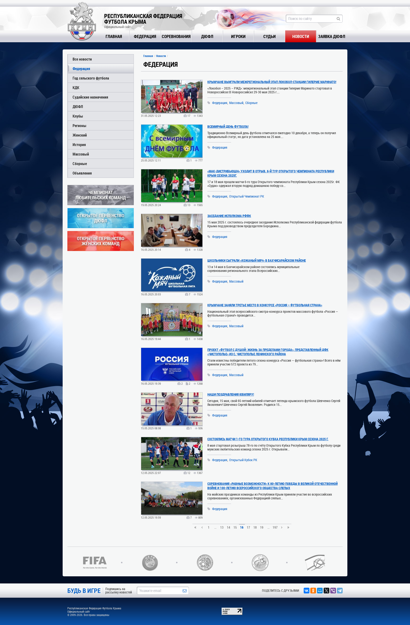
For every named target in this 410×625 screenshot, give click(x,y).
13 (222, 527)
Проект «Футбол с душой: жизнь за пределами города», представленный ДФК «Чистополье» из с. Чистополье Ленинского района (267, 351)
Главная (114, 36)
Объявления (82, 172)
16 (241, 527)
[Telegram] (340, 590)
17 (248, 527)
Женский (80, 135)
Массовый (81, 154)
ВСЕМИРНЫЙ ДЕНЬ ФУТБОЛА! (227, 126)
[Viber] (333, 590)
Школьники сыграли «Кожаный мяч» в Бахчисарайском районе (256, 260)
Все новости (82, 59)
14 (228, 527)
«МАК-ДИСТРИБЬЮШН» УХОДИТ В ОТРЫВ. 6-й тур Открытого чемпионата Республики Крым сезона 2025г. (270, 173)
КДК (76, 87)
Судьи (269, 36)
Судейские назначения (90, 97)
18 (255, 527)
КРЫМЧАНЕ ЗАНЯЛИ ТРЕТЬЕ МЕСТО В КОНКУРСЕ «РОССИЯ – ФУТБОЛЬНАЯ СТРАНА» (264, 305)
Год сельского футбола (91, 78)
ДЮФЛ (207, 36)
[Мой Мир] (320, 590)
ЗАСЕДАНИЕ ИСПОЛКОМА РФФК (229, 215)
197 (275, 527)
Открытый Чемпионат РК (246, 196)
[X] (326, 590)
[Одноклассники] (313, 590)
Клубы (78, 116)
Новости (300, 36)
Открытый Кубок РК (243, 460)
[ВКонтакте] (306, 590)
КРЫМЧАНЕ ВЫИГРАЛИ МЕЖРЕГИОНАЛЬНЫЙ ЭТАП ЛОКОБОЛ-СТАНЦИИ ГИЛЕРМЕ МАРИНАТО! (271, 82)
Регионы (79, 125)
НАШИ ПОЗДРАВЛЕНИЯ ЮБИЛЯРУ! (230, 394)
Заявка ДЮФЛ (331, 36)
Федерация (145, 36)
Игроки (238, 36)
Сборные (80, 163)
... (215, 527)
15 (235, 527)
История (79, 144)
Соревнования (176, 36)
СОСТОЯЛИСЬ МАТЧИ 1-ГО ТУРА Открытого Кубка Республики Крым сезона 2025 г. (267, 439)
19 (261, 527)
